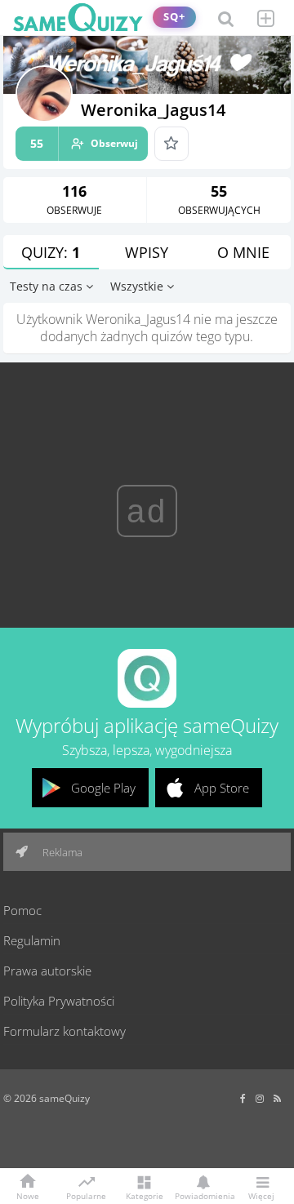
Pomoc (22, 910)
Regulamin (31, 940)
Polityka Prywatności (58, 1001)
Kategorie (144, 1195)
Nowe (27, 1195)
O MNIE (243, 252)
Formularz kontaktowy (64, 1031)
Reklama (61, 852)
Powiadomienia (202, 1195)
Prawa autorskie (47, 970)
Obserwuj (84, 143)
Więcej (261, 1195)
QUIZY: (50, 252)
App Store (221, 788)
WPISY (146, 252)
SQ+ (174, 17)
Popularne (86, 1195)
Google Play (103, 788)
